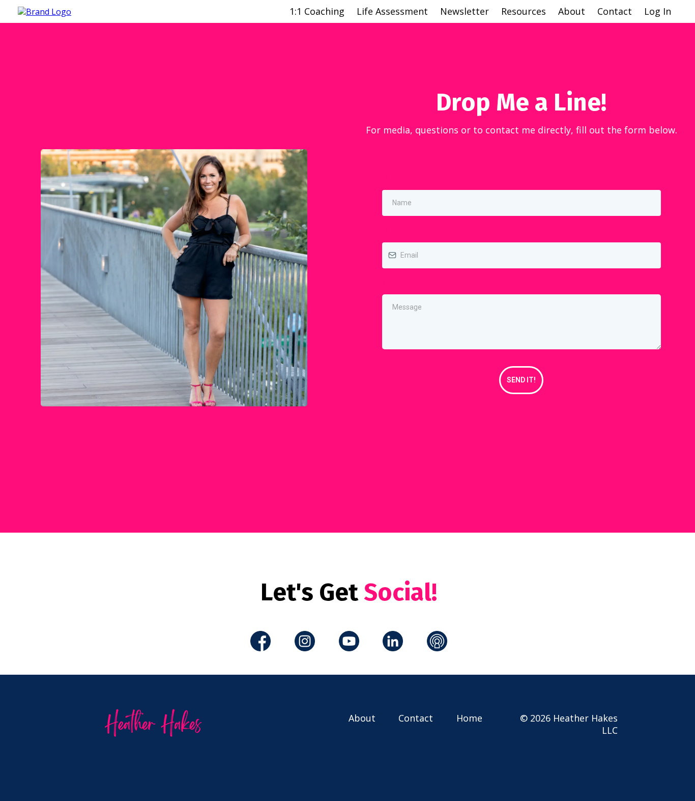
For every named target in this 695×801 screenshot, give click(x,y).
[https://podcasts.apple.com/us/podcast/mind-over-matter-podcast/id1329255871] (437, 641)
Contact (614, 11)
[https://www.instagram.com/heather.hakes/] (305, 641)
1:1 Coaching (316, 11)
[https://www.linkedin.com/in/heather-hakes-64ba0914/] (393, 641)
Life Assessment (392, 11)
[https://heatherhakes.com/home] (44, 10)
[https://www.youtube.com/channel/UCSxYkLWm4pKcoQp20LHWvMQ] (349, 641)
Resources (523, 11)
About (571, 11)
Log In (657, 11)
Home (469, 718)
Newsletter (464, 11)
